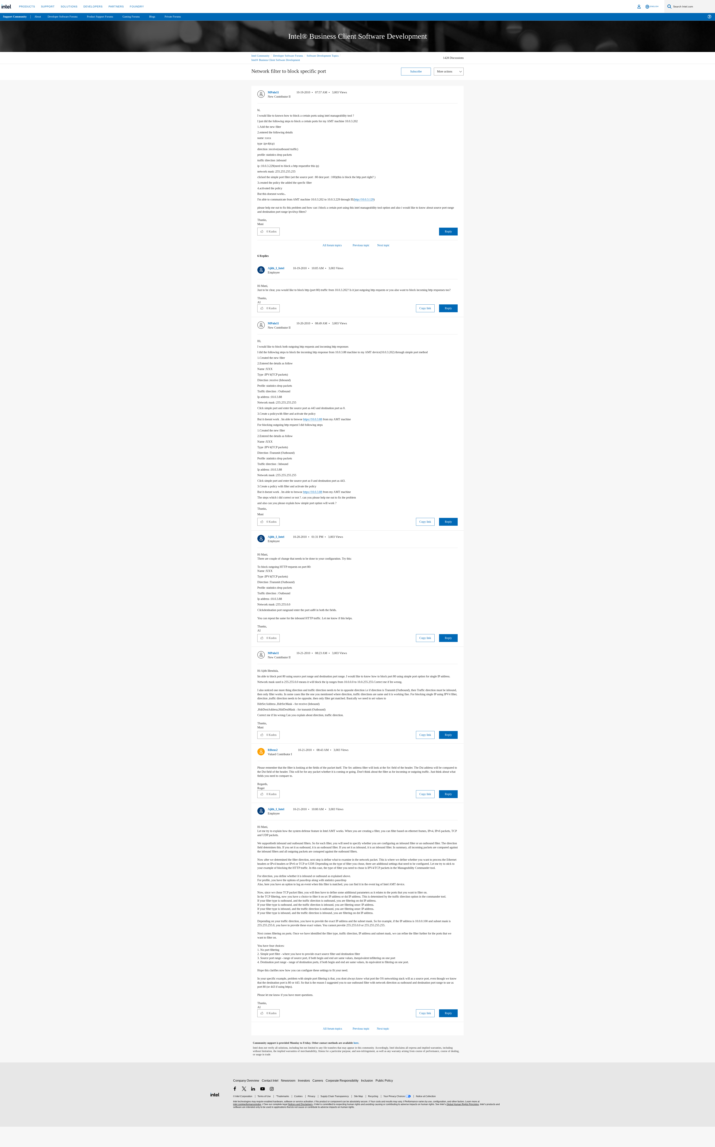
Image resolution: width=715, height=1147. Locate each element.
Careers (318, 1101)
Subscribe (416, 71)
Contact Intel (270, 1101)
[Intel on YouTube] (262, 1110)
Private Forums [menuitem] (181, 17)
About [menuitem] (38, 17)
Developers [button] (90, 6)
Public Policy (384, 1101)
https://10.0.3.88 (320, 423)
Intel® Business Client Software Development (277, 60)
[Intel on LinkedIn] (253, 1110)
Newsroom (289, 1101)
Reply (448, 231)
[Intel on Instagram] (271, 1110)
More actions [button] (445, 71)
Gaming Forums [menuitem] (138, 17)
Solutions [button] (67, 6)
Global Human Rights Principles (462, 1125)
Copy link (425, 312)
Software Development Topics (329, 56)
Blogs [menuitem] (159, 17)
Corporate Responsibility (342, 1101)
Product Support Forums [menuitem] (105, 17)
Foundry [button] (132, 6)
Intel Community (261, 56)
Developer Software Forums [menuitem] (65, 17)
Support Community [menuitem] (15, 17)
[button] (456, 93)
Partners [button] (112, 6)
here (359, 1063)
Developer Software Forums (291, 56)
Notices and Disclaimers (300, 1125)
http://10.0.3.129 (378, 199)
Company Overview (246, 1101)
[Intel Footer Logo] (215, 1114)
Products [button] (26, 6)
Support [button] (46, 6)
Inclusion (368, 1101)
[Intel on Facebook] (235, 1110)
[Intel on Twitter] (244, 1110)
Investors (305, 1101)
